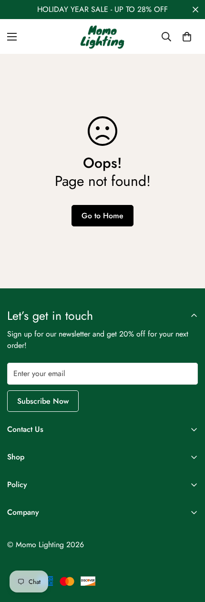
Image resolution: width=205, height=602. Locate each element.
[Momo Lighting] (102, 36)
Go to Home (102, 215)
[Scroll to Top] (187, 551)
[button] (187, 37)
